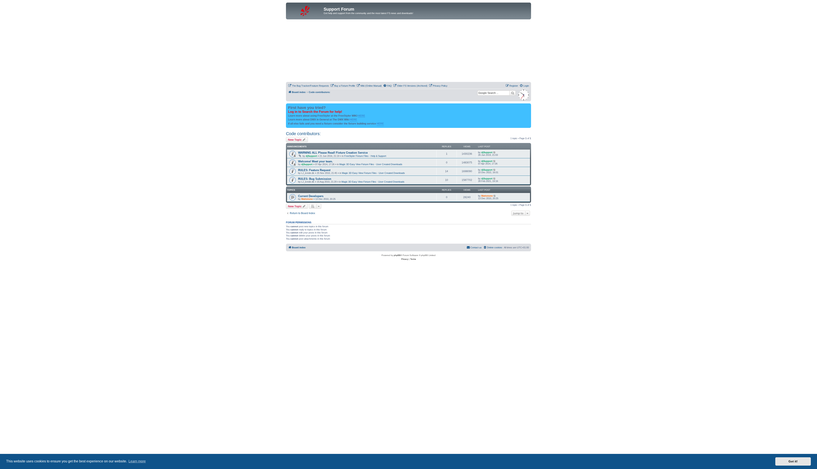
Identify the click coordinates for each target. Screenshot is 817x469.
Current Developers (310, 196)
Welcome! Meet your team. (315, 161)
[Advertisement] (408, 51)
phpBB (397, 255)
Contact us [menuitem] (476, 247)
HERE (361, 115)
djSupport (311, 156)
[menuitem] (308, 85)
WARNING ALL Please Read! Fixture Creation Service (333, 152)
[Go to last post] (494, 152)
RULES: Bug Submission (314, 178)
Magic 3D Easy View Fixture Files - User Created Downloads (370, 164)
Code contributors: (303, 133)
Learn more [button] (137, 461)
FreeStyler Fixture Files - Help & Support (365, 156)
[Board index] (305, 10)
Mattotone (307, 199)
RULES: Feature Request (314, 170)
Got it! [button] (793, 461)
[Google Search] (512, 93)
